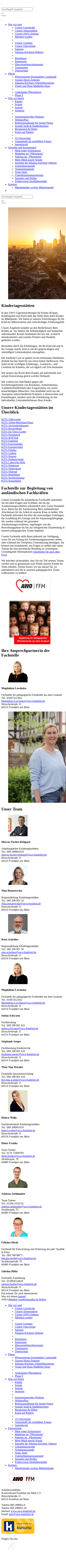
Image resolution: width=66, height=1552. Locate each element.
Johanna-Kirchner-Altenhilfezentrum (34, 1363)
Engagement (14, 1428)
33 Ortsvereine (23, 1419)
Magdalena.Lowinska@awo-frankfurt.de (23, 701)
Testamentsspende (24, 1449)
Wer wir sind (15, 1305)
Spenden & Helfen (36, 1299)
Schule (18, 1385)
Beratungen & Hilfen (26, 1409)
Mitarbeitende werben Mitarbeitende (34, 1468)
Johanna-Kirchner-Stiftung (29, 1333)
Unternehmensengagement (29, 1455)
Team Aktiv (21, 1452)
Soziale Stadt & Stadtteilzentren (32, 1406)
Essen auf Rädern (24, 1412)
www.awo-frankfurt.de (23, 1511)
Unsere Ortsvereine (25, 1326)
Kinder (18, 1382)
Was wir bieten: (9, 1296)
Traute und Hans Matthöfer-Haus (32, 1366)
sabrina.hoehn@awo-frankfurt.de (19, 1284)
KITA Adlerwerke (11, 419)
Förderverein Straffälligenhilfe (31, 1462)
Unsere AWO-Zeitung (27, 1314)
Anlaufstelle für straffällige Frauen (33, 1422)
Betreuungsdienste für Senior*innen (34, 1403)
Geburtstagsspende (25, 1446)
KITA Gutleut (8, 453)
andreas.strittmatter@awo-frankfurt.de (21, 1206)
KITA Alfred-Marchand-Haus (17, 422)
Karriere (12, 1465)
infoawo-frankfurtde (21, 1514)
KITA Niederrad (10, 465)
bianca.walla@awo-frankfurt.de (18, 1130)
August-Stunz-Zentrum (27, 1360)
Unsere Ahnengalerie (26, 1311)
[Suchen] (2, 13)
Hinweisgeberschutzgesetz (29, 1345)
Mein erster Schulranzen (28, 1431)
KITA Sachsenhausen (13, 477)
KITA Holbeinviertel (12, 459)
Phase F (19, 1376)
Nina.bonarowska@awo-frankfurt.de (21, 903)
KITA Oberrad (9, 471)
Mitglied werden (17, 1299)
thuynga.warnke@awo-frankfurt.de (20, 1079)
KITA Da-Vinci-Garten (13, 431)
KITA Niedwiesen (11, 468)
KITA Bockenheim (11, 428)
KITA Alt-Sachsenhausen (15, 425)
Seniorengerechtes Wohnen (29, 1397)
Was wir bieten (16, 1379)
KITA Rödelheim (10, 474)
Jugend (22, 1296)
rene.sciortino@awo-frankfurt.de (18, 952)
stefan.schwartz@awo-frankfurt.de (19, 1028)
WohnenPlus (21, 1400)
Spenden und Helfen (26, 1459)
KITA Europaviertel (12, 447)
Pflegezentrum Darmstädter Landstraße (36, 1357)
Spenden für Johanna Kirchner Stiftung (36, 1443)
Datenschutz (21, 1351)
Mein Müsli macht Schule (28, 1440)
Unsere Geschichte (25, 1308)
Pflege (11, 1354)
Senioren (19, 1391)
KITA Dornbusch (10, 434)
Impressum (21, 1342)
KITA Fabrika (8, 450)
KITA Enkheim (9, 440)
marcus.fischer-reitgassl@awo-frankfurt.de (24, 854)
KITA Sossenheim (11, 480)
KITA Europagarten (12, 444)
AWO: (4, 1299)
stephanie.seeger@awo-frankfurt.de (20, 1054)
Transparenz (21, 1348)
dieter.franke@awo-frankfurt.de (18, 1156)
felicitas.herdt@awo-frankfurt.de (18, 1258)
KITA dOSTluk (9, 437)
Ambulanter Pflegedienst (28, 1372)
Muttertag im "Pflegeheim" (29, 1434)
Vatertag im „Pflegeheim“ (28, 1437)
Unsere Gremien (23, 1323)
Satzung (19, 1329)
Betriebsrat (20, 1339)
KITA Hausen (8, 456)
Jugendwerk (21, 1425)
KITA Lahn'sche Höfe (13, 462)
